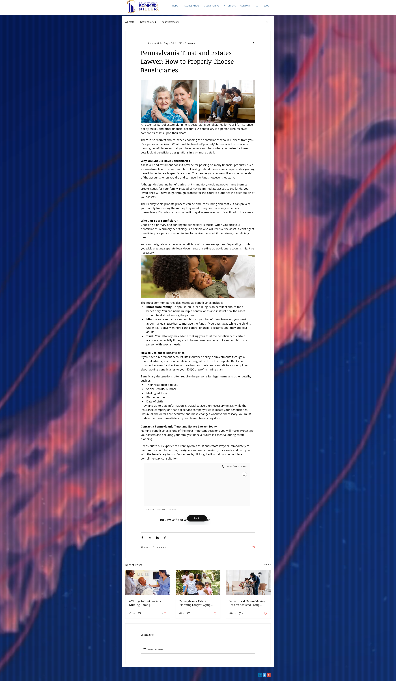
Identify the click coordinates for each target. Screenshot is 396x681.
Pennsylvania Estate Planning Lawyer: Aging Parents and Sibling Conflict (197, 603)
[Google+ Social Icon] (269, 675)
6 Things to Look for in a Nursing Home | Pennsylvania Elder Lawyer (147, 603)
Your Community (170, 21)
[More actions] (253, 43)
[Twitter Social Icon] (264, 675)
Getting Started (148, 21)
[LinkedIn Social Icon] (260, 675)
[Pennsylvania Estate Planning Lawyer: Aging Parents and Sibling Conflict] (198, 582)
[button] (266, 22)
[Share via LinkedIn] (157, 537)
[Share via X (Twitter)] (149, 537)
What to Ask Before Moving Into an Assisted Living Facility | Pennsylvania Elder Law (247, 603)
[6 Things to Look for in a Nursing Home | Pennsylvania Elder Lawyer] (147, 582)
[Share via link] (165, 537)
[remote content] (198, 494)
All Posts (129, 21)
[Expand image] (169, 101)
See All (267, 564)
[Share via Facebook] (142, 537)
